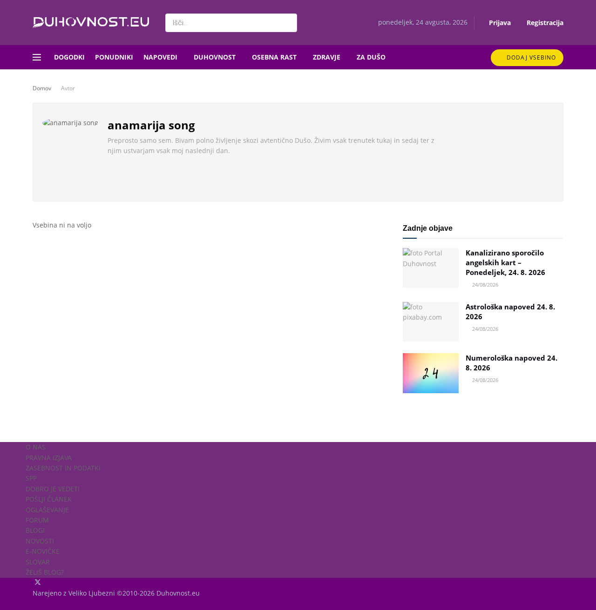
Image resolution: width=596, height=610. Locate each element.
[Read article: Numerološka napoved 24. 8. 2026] (431, 373)
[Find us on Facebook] (33, 582)
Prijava (499, 22)
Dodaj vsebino (530, 57)
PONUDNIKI (114, 57)
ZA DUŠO (371, 57)
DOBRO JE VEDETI (53, 488)
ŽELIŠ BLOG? (45, 572)
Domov (42, 88)
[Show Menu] (37, 57)
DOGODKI (69, 57)
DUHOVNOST (215, 57)
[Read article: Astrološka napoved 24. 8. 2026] (431, 322)
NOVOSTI (40, 540)
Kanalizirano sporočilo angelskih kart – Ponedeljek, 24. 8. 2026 (505, 262)
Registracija (544, 22)
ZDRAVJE (326, 57)
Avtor (68, 88)
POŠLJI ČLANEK (49, 499)
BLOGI (35, 530)
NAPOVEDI (160, 57)
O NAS (36, 446)
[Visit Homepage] (91, 22)
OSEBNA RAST (274, 57)
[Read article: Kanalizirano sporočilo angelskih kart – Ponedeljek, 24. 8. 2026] (431, 268)
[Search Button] (288, 22)
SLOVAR (38, 561)
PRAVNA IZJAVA (49, 457)
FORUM (37, 520)
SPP (31, 478)
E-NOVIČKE (43, 551)
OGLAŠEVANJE (47, 509)
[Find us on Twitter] (38, 582)
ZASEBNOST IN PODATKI (63, 467)
